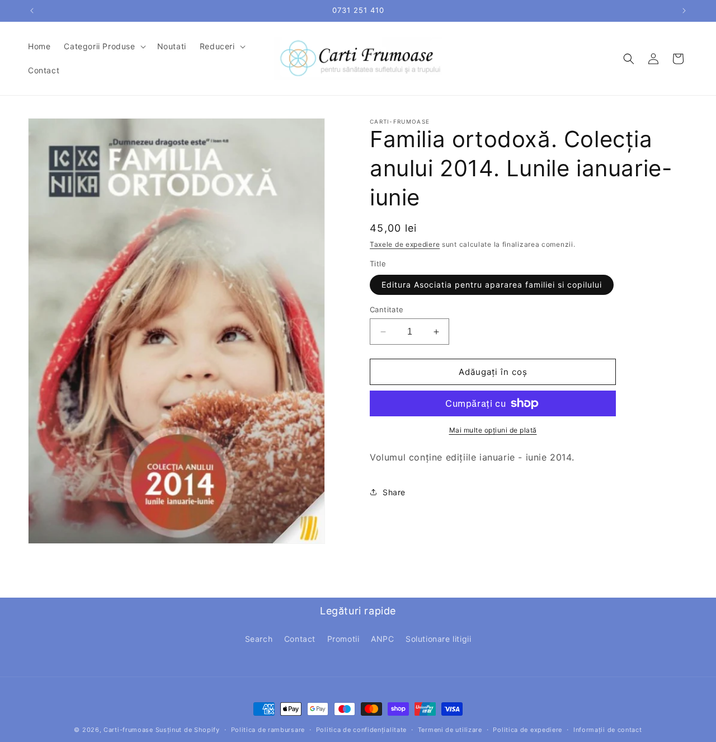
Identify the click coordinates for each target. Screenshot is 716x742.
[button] (103, 46)
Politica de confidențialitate (361, 730)
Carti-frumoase (128, 730)
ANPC (382, 639)
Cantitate (387, 309)
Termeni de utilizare (450, 730)
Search (259, 639)
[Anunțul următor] (684, 10)
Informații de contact (607, 730)
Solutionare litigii (438, 639)
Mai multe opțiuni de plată (493, 430)
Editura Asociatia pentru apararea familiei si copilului (491, 284)
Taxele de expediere (405, 244)
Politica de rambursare (268, 730)
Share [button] (394, 492)
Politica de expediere (527, 730)
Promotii (343, 639)
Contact (299, 639)
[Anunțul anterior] (32, 10)
